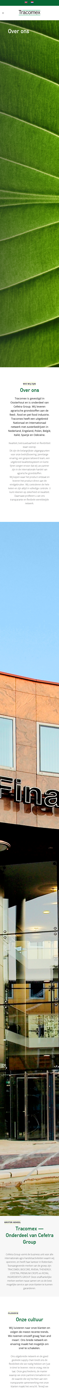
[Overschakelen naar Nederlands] (33, 2)
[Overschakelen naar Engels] (26, 2)
